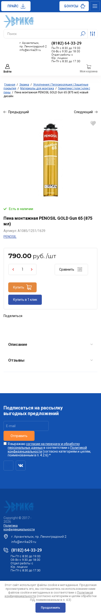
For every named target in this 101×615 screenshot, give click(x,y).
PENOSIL (10, 237)
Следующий (83, 112)
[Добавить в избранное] (93, 123)
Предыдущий (18, 112)
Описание (17, 344)
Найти (82, 33)
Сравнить (66, 269)
